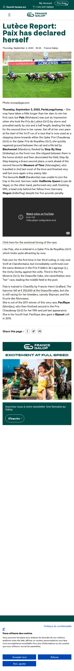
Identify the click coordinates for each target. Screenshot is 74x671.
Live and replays (45, 7)
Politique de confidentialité (57, 626)
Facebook (27, 331)
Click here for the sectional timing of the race (30, 242)
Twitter (33, 331)
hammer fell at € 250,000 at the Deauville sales (31, 290)
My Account (45, 3)
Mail (39, 331)
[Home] (37, 15)
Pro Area (61, 3)
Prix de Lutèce (33, 121)
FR (66, 4)
